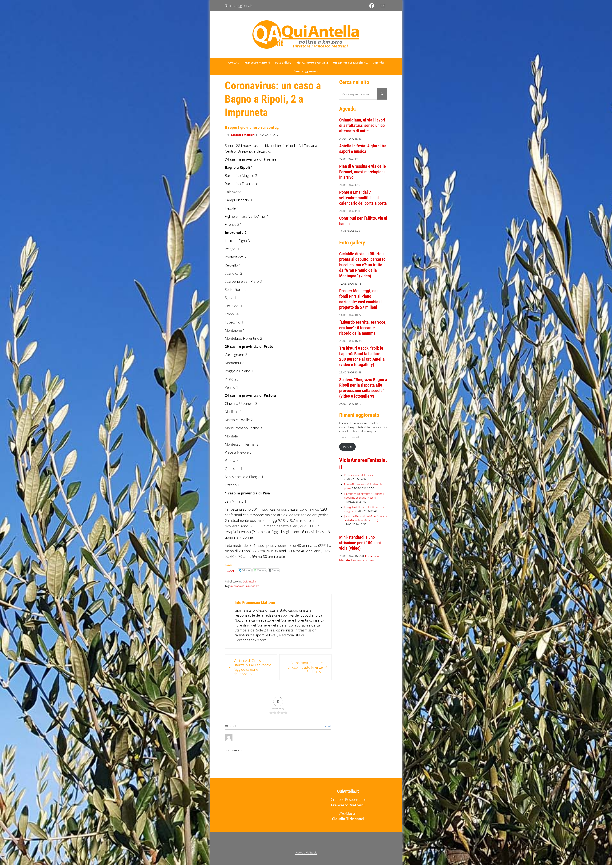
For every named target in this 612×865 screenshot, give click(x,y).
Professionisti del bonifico (359, 475)
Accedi (327, 726)
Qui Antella (249, 581)
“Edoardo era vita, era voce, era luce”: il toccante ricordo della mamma (362, 328)
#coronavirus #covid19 (244, 586)
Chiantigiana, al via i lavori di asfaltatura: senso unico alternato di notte (362, 125)
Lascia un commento (363, 560)
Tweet (229, 570)
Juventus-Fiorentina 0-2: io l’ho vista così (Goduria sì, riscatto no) (365, 518)
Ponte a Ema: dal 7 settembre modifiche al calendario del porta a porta (363, 198)
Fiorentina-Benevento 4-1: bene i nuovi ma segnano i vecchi (364, 496)
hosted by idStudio (306, 852)
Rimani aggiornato (239, 5)
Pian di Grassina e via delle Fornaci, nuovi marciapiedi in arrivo (362, 172)
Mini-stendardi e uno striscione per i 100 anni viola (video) (360, 543)
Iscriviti (347, 447)
